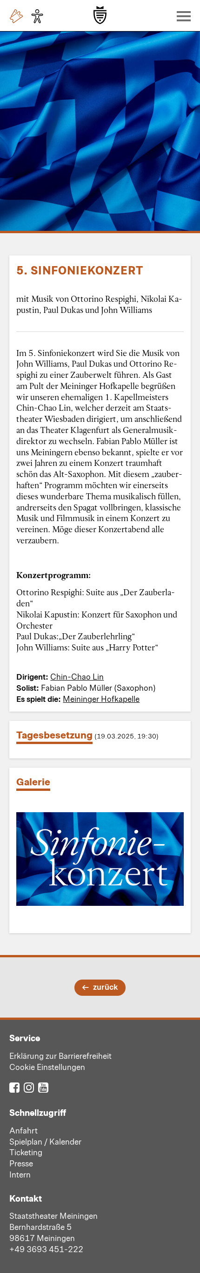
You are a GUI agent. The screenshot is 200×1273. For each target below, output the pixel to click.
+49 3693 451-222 (46, 1249)
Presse (21, 1163)
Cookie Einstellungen (47, 1067)
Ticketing (25, 1152)
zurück (105, 986)
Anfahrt (23, 1130)
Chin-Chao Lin (77, 676)
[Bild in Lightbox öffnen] (99, 859)
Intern (20, 1174)
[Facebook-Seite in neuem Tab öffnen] (14, 1086)
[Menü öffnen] (181, 16)
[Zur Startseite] (100, 15)
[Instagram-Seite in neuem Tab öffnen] (29, 1086)
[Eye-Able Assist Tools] (39, 16)
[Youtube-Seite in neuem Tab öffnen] (43, 1086)
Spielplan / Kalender (45, 1141)
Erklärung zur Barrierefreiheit (60, 1056)
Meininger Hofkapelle (101, 699)
